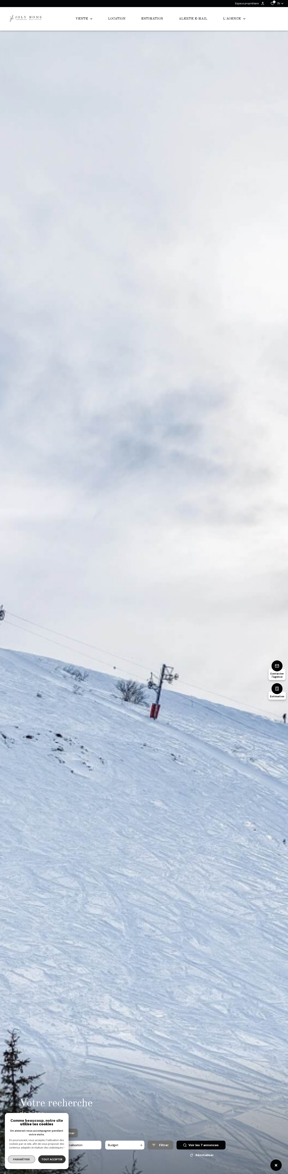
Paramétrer (21, 1159)
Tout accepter (52, 1159)
